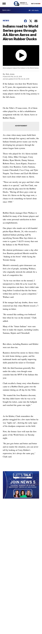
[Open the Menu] (4, 3)
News (6, 20)
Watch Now (35, 3)
